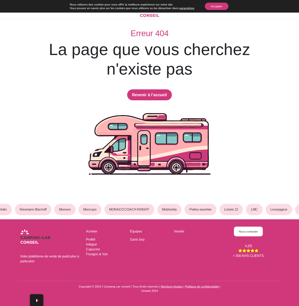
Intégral (91, 244)
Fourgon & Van (97, 254)
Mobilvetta (167, 209)
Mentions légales (172, 286)
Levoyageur (276, 209)
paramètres (186, 8)
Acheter (91, 231)
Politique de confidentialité (202, 286)
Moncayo (88, 209)
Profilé (90, 239)
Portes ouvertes (199, 209)
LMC (252, 209)
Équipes (136, 231)
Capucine (93, 249)
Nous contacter (248, 231)
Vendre (179, 231)
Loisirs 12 (229, 209)
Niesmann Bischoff (31, 209)
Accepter (216, 6)
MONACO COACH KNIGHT (127, 209)
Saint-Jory (137, 239)
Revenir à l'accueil (149, 95)
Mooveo (63, 209)
